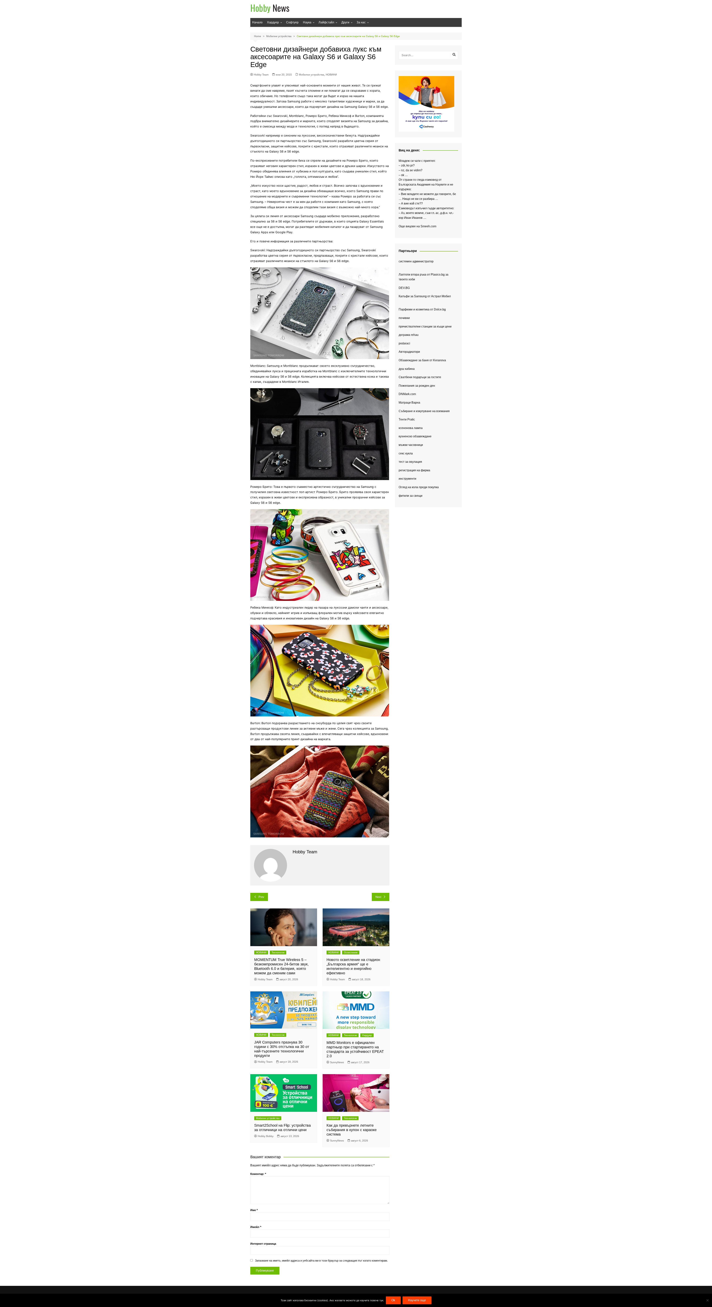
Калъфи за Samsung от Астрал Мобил (425, 296)
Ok (393, 1300)
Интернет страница (263, 1243)
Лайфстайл (326, 22)
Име (254, 1210)
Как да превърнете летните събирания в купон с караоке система (352, 1129)
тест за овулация (410, 461)
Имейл (255, 1227)
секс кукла (406, 453)
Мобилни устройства (311, 74)
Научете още (417, 1300)
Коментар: (258, 1173)
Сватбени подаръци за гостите (420, 377)
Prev (261, 896)
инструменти (407, 478)
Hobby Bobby (265, 1136)
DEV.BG (404, 287)
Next (378, 896)
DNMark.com (407, 394)
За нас (361, 22)
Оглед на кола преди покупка (419, 487)
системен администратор (416, 261)
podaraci (404, 343)
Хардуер (273, 22)
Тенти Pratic (407, 419)
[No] (707, 1300)
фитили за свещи (410, 495)
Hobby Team (261, 74)
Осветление (350, 952)
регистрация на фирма (414, 470)
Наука (307, 22)
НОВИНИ (331, 74)
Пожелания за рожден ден (417, 385)
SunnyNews (337, 1062)
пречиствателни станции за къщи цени (425, 326)
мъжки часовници (411, 444)
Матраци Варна (409, 402)
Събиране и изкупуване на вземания (424, 411)
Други (345, 22)
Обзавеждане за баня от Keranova (422, 360)
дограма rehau (408, 334)
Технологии (278, 952)
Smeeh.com (428, 226)
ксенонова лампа (411, 428)
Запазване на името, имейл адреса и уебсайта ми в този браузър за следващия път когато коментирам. (321, 1260)
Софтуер (292, 22)
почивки (404, 318)
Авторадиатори (409, 351)
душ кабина (407, 368)
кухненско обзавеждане (415, 436)
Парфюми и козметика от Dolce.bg (422, 309)
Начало (257, 22)
